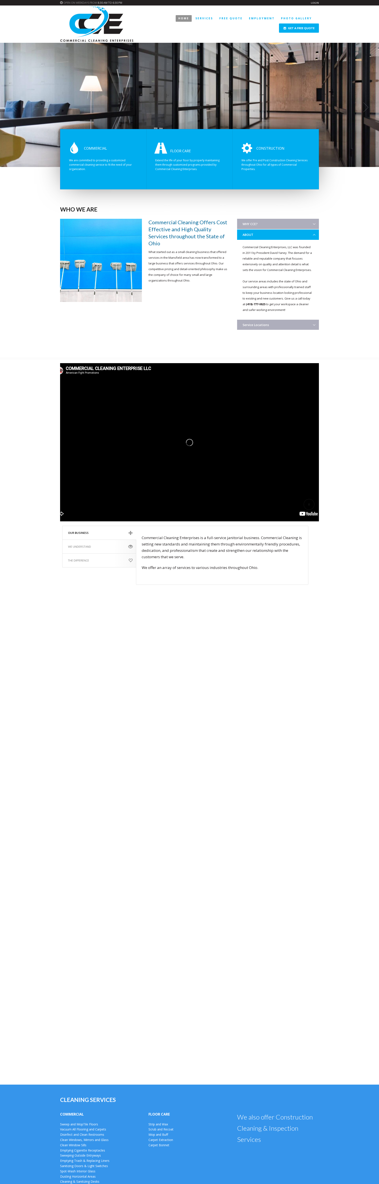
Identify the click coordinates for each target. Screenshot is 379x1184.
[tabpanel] (189, 107)
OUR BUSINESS (78, 533)
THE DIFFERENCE (78, 560)
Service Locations (256, 325)
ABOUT (248, 235)
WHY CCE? (250, 224)
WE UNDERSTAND (79, 547)
